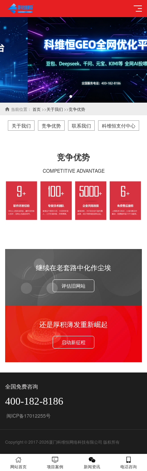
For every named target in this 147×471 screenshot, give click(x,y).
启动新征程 (73, 342)
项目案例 (55, 466)
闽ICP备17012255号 (28, 415)
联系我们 (81, 125)
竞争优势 (77, 109)
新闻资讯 (92, 466)
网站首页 (18, 466)
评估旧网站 (73, 285)
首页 (36, 109)
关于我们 (54, 109)
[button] (70, 96)
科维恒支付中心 (118, 125)
